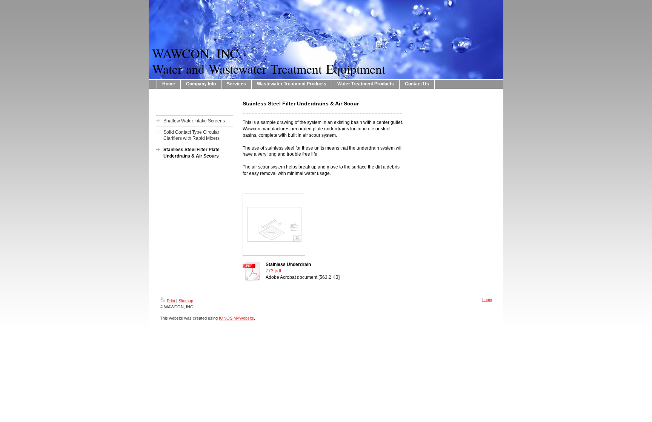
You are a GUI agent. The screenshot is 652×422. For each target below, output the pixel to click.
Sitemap (185, 300)
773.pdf (273, 271)
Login (487, 299)
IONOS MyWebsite (236, 318)
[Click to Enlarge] (274, 225)
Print (171, 300)
